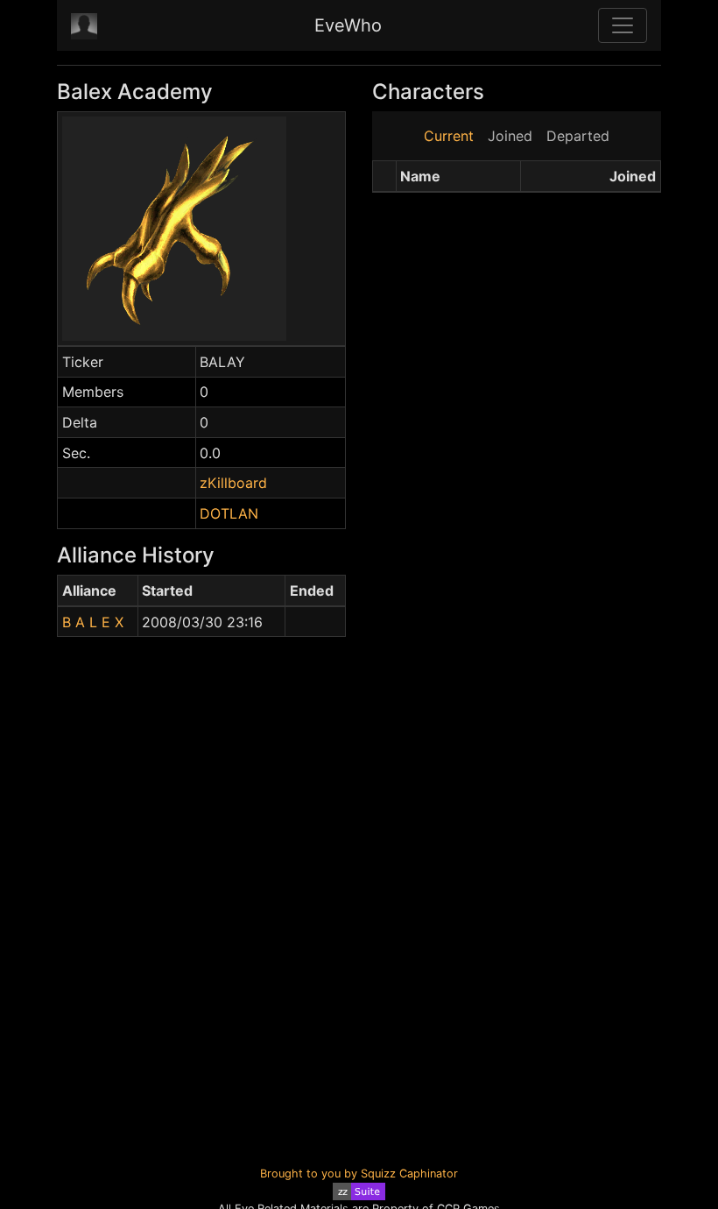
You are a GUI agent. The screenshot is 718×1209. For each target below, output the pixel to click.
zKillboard (233, 482)
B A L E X (92, 622)
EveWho (348, 25)
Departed (577, 136)
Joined (510, 136)
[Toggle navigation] (622, 25)
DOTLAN (229, 513)
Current (449, 136)
